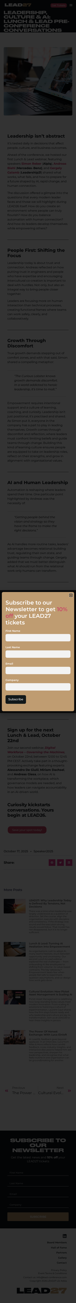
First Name (13, 631)
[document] (38, 651)
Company (12, 680)
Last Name (13, 647)
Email (9, 663)
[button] (71, 595)
